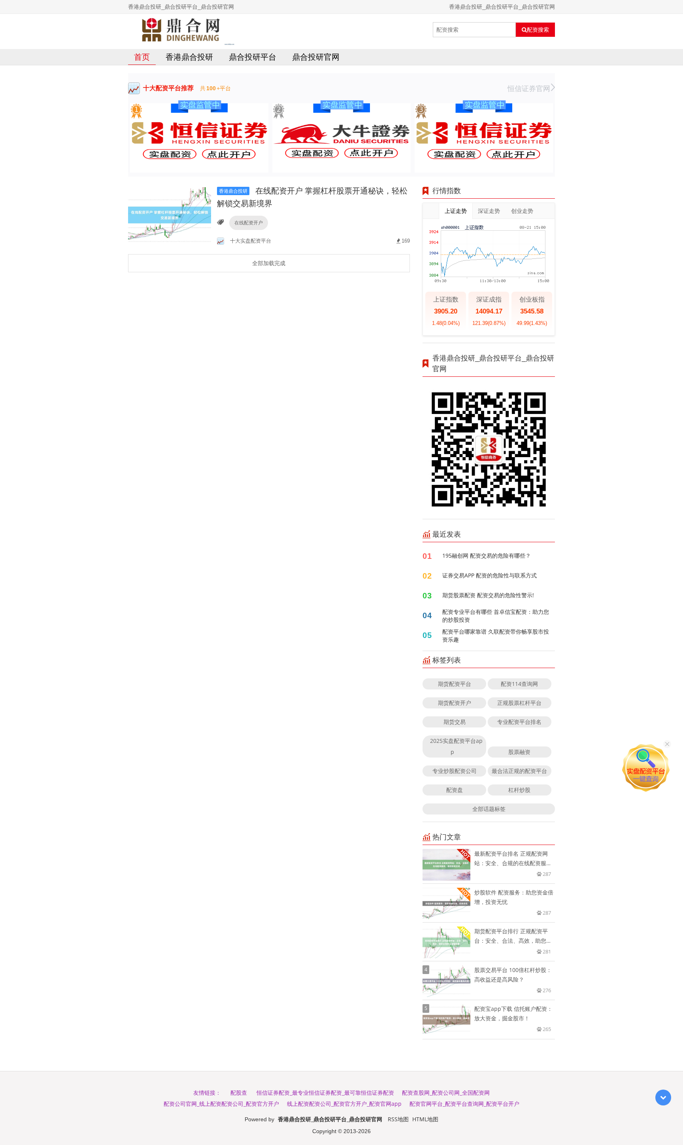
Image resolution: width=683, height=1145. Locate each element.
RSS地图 (398, 1119)
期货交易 (454, 721)
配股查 (238, 1092)
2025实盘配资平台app (456, 746)
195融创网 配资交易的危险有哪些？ (486, 555)
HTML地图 (425, 1119)
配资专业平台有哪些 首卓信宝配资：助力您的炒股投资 (495, 615)
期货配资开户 (454, 702)
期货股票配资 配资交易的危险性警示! (488, 595)
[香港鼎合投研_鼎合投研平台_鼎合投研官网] (181, 30)
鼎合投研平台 (252, 56)
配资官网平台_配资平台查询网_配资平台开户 (464, 1103)
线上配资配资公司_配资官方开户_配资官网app (344, 1103)
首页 (142, 56)
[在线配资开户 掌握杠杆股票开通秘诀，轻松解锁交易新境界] (169, 214)
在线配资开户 (248, 222)
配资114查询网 (519, 683)
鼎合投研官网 (316, 56)
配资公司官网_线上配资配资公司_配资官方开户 (221, 1103)
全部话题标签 (489, 809)
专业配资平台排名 (519, 721)
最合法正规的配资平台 (519, 771)
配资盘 (454, 790)
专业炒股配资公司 (454, 771)
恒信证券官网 (529, 88)
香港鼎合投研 (189, 56)
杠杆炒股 (519, 790)
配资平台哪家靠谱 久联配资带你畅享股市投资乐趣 (495, 635)
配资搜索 (538, 30)
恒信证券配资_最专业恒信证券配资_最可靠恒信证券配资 (325, 1092)
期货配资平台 (454, 683)
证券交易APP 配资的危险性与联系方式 (489, 575)
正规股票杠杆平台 (519, 702)
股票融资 (519, 752)
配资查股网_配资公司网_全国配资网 (446, 1092)
